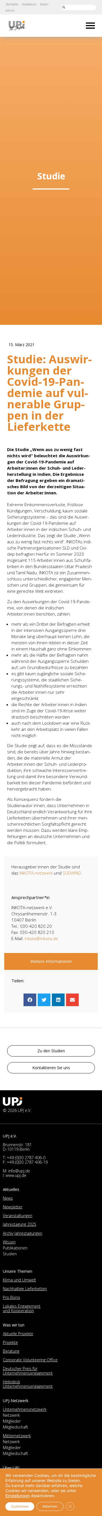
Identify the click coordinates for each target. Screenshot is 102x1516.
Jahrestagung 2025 (19, 1224)
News (8, 1198)
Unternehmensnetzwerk (24, 1409)
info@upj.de (19, 1170)
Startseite (12, 4)
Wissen (9, 1242)
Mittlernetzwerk (17, 1435)
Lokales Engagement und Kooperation (22, 1308)
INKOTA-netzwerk (36, 873)
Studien (10, 1253)
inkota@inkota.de (41, 938)
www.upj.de (16, 1175)
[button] (30, 1000)
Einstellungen (17, 1495)
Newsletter (12, 1206)
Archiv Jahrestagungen (22, 1233)
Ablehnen (50, 1506)
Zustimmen (20, 1506)
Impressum (29, 4)
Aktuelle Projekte (18, 1333)
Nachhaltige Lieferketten (25, 1288)
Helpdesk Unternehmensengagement (28, 1384)
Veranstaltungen (17, 1215)
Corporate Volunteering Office (30, 1359)
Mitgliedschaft (15, 1427)
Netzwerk (11, 1415)
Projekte (10, 1342)
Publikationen (15, 1248)
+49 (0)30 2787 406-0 (26, 1157)
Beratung (11, 1351)
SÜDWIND (72, 873)
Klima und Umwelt (19, 1280)
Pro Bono (11, 1297)
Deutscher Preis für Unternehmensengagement (28, 1371)
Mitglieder (12, 1421)
